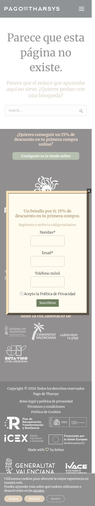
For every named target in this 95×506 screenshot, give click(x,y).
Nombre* (47, 232)
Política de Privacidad (57, 294)
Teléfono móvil (47, 273)
